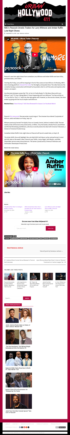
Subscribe (50, 228)
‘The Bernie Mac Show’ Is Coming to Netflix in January (13, 207)
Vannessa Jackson (24, 33)
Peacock (46, 238)
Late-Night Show (33, 238)
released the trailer (25, 85)
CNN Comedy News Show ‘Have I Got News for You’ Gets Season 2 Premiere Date (33, 208)
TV (15, 236)
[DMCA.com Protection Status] (60, 427)
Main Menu (10, 24)
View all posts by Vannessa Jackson (51, 251)
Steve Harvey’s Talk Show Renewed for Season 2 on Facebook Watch (35, 104)
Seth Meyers (53, 238)
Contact (15, 424)
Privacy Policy (56, 424)
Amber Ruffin (14, 238)
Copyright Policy (11, 427)
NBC (41, 238)
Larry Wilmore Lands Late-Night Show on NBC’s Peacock (53, 207)
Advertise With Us (27, 424)
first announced (14, 116)
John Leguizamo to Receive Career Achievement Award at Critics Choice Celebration (22, 285)
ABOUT (8, 424)
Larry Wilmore (23, 238)
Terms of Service (42, 424)
